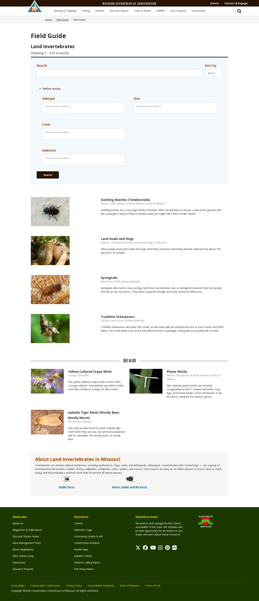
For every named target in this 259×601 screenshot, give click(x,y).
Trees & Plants (142, 10)
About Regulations (23, 549)
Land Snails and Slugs (117, 239)
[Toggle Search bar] (239, 11)
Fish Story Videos (84, 569)
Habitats (49, 150)
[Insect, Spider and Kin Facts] (129, 479)
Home (48, 19)
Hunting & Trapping (65, 10)
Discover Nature (119, 10)
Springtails (109, 278)
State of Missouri (129, 585)
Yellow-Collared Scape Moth (90, 371)
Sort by (210, 65)
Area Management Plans (27, 543)
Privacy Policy (74, 585)
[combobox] (214, 73)
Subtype (48, 98)
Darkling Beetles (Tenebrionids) (125, 200)
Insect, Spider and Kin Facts (129, 487)
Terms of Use (153, 585)
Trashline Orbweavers (118, 317)
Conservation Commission (45, 585)
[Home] (34, 10)
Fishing (86, 10)
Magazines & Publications (27, 529)
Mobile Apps (81, 549)
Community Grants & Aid (88, 536)
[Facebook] (145, 548)
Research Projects (23, 569)
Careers (78, 523)
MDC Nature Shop (23, 556)
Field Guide (62, 19)
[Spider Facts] (66, 479)
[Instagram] (160, 548)
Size (137, 98)
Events (214, 3)
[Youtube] (153, 548)
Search (41, 65)
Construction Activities (87, 543)
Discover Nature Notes (26, 536)
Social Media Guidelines (100, 585)
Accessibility (18, 585)
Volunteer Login (83, 529)
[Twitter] (137, 548)
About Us (18, 523)
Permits (99, 10)
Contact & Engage (236, 3)
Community (198, 10)
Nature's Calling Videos (87, 562)
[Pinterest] (167, 548)
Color (46, 124)
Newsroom (19, 562)
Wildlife (161, 10)
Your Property (178, 10)
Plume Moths (177, 371)
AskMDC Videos (83, 556)
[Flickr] (174, 548)
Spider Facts (66, 487)
